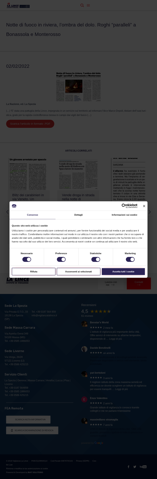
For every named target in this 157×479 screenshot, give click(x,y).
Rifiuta (33, 271)
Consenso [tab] (32, 215)
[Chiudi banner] (144, 206)
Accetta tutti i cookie (123, 271)
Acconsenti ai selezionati (78, 271)
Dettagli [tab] (78, 215)
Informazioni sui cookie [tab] (124, 215)
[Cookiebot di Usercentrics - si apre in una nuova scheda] (124, 206)
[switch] (61, 259)
